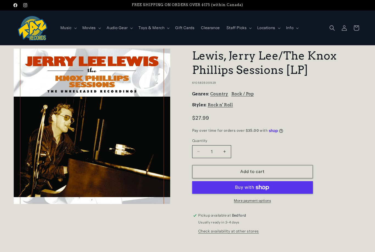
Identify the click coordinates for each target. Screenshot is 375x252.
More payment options (252, 200)
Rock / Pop (242, 93)
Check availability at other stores (228, 231)
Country (219, 93)
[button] (68, 27)
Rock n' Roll (220, 104)
